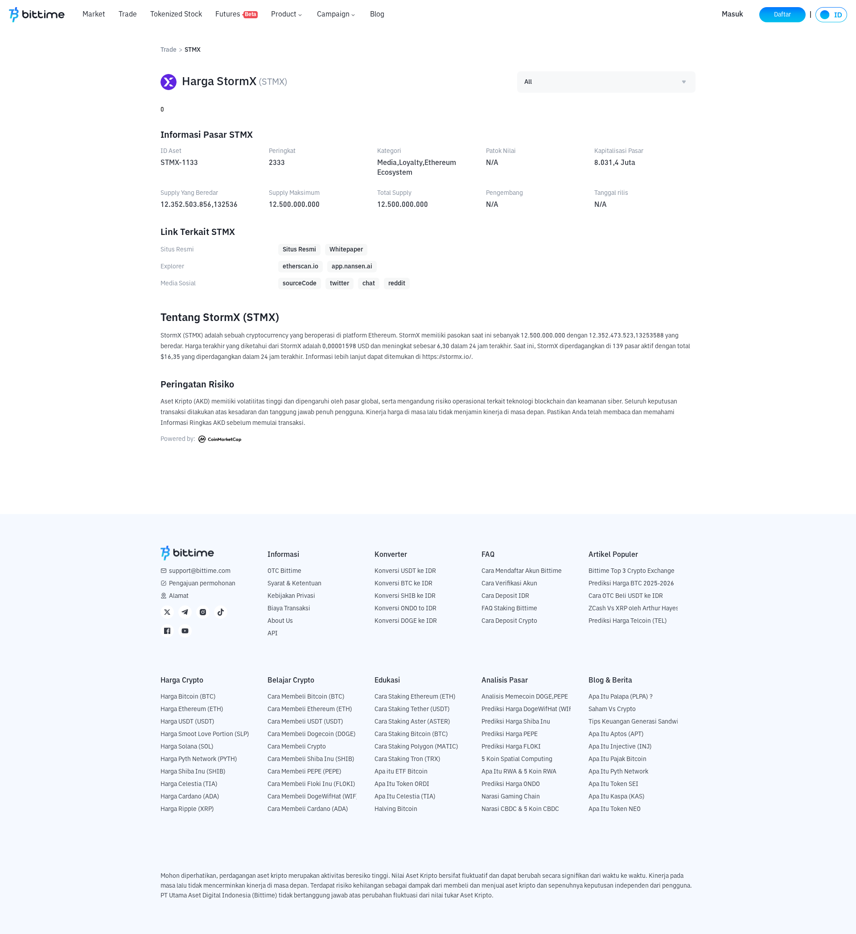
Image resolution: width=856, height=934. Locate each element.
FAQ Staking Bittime (509, 608)
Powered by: (178, 439)
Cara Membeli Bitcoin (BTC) (306, 697)
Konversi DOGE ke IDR (405, 621)
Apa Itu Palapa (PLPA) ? (620, 697)
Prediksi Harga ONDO (511, 784)
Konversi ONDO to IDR (405, 608)
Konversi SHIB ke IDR (405, 596)
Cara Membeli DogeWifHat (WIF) (313, 797)
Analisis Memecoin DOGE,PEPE (525, 697)
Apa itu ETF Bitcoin (401, 772)
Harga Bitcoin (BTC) (188, 697)
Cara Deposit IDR (505, 596)
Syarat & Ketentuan (294, 583)
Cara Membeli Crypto (297, 747)
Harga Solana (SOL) (187, 747)
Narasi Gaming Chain (511, 797)
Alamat (179, 596)
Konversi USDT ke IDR (405, 571)
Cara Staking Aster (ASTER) (412, 722)
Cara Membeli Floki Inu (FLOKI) (311, 784)
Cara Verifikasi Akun (509, 583)
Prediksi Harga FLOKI (511, 747)
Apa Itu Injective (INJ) (620, 747)
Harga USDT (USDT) (187, 722)
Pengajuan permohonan (202, 583)
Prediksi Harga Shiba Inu (516, 722)
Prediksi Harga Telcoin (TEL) (627, 621)
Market (93, 14)
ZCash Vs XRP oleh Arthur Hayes (633, 608)
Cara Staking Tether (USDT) (412, 709)
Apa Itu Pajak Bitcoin (617, 759)
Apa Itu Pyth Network (618, 772)
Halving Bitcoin (395, 809)
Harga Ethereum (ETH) (191, 709)
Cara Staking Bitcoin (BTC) (411, 734)
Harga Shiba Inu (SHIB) (193, 772)
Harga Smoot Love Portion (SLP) (204, 734)
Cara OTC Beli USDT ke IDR (625, 596)
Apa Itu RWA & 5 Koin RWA (519, 772)
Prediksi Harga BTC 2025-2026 (631, 583)
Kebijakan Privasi (291, 596)
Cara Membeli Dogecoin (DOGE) (312, 734)
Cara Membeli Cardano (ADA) (308, 809)
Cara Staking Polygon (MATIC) (416, 747)
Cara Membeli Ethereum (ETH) (310, 709)
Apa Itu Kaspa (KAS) (616, 797)
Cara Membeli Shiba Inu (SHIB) (311, 759)
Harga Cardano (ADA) (189, 797)
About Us (280, 621)
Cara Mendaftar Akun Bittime (522, 571)
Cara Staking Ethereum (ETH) (415, 697)
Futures (235, 14)
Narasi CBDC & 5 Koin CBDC (520, 809)
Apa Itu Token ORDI (401, 784)
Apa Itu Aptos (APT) (616, 734)
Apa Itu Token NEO (614, 809)
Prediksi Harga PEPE (510, 734)
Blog (377, 14)
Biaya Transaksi (289, 608)
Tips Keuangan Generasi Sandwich (636, 722)
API (273, 633)
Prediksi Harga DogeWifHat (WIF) (528, 709)
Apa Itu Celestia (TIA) (405, 797)
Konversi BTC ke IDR (403, 583)
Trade (128, 14)
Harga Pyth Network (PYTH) (198, 759)
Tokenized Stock (176, 14)
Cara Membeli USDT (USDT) (305, 722)
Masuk (732, 14)
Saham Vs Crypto (612, 709)
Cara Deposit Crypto (509, 621)
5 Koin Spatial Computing (517, 759)
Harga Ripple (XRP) (187, 809)
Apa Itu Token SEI (613, 784)
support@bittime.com (199, 571)
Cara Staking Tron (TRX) (407, 759)
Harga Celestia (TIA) (189, 784)
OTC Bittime (284, 571)
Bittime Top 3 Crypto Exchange (631, 571)
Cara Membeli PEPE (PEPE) (305, 772)
